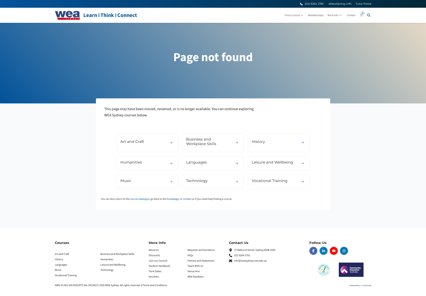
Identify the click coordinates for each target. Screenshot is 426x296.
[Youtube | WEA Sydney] (334, 251)
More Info (333, 15)
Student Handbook (159, 266)
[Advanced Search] (368, 15)
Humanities (106, 259)
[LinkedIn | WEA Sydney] (324, 251)
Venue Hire (193, 271)
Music (58, 270)
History (59, 259)
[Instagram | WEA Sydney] (344, 251)
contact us (189, 199)
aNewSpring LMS (340, 3)
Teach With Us (195, 266)
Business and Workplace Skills (117, 254)
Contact (351, 15)
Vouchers (154, 276)
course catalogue (139, 199)
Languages (61, 264)
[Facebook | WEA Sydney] (313, 251)
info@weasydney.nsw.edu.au (250, 260)
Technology (106, 270)
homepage (173, 199)
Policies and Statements (200, 260)
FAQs (190, 255)
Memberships (316, 15)
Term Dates (155, 271)
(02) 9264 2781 (242, 255)
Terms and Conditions (154, 285)
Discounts (154, 255)
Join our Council (158, 260)
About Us (154, 250)
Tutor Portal (363, 3)
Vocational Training (66, 275)
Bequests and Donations (201, 250)
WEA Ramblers (195, 276)
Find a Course (292, 15)
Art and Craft (62, 254)
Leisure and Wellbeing (112, 264)
